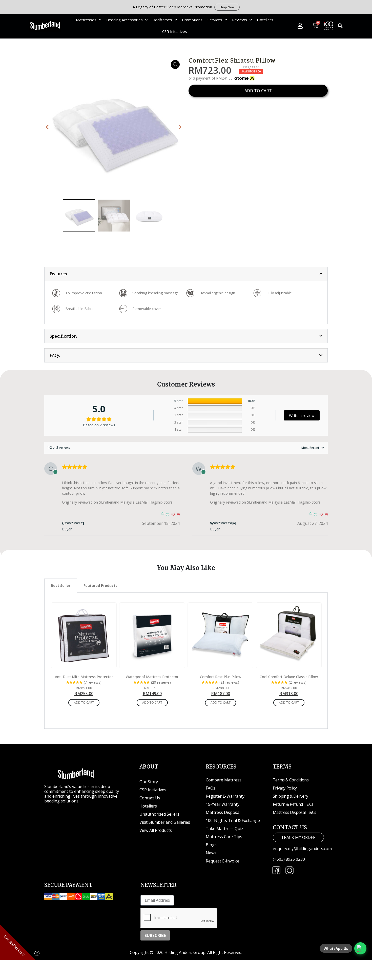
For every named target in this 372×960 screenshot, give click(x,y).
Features (58, 273)
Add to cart (258, 90)
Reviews (239, 19)
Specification (63, 336)
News (211, 853)
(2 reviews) (297, 683)
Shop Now (227, 7)
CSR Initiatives (174, 31)
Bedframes (162, 19)
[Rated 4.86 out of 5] (141, 683)
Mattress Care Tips (224, 836)
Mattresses (86, 19)
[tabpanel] (186, 661)
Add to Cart (84, 702)
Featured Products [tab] (100, 585)
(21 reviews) (229, 683)
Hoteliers (265, 19)
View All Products (155, 830)
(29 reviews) (161, 683)
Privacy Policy (285, 788)
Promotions (192, 19)
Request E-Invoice (222, 861)
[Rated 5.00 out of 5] (74, 683)
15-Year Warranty (222, 804)
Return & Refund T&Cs (293, 804)
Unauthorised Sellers (159, 814)
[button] (340, 26)
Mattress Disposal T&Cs (294, 812)
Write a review (302, 415)
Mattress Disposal (223, 812)
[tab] (186, 274)
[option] (113, 127)
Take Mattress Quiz (224, 828)
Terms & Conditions (291, 780)
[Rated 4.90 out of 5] (210, 683)
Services (215, 19)
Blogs (211, 845)
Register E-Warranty (225, 796)
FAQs (55, 355)
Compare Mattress (223, 780)
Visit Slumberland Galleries (164, 822)
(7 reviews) (92, 683)
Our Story (148, 781)
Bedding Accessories (124, 19)
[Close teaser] (36, 953)
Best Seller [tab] (60, 585)
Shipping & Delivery (290, 796)
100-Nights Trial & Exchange (233, 820)
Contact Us (149, 798)
